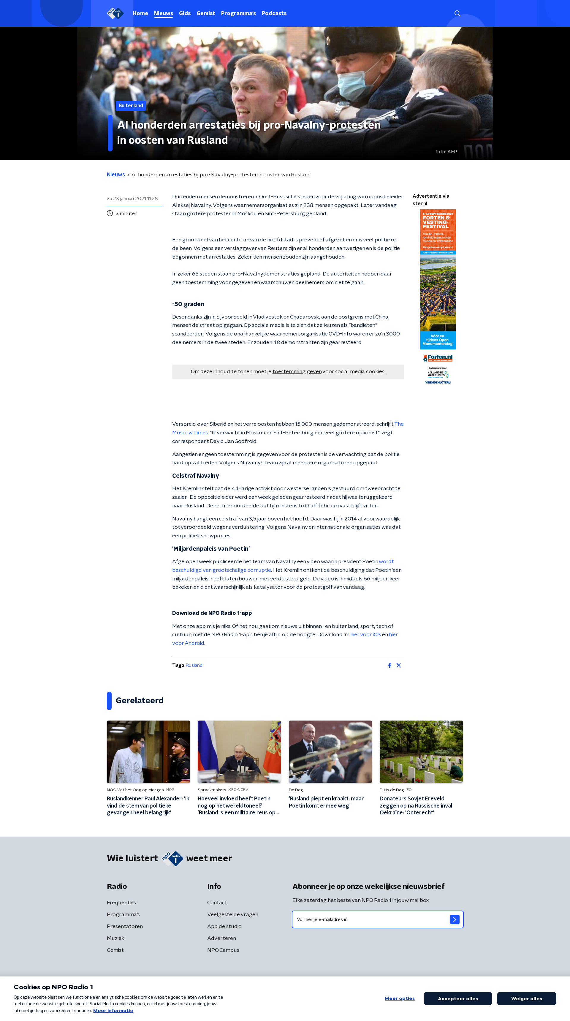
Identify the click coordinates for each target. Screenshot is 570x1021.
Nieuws (163, 13)
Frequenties (121, 903)
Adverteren (221, 938)
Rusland (194, 665)
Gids (185, 13)
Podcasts (274, 13)
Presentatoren (125, 926)
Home (140, 13)
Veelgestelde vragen (232, 914)
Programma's (238, 13)
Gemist (206, 13)
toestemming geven (297, 371)
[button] (457, 13)
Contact (217, 903)
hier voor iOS (365, 634)
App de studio (224, 926)
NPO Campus (223, 950)
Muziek (115, 938)
